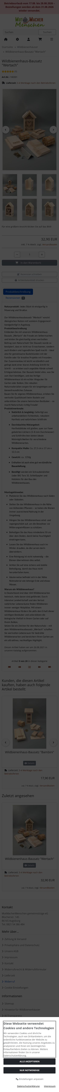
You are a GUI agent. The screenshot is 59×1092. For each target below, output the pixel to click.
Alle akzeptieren (29, 1061)
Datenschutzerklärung (28, 1086)
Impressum (50, 1086)
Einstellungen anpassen (30, 1079)
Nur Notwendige (29, 1070)
